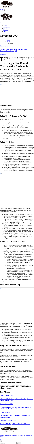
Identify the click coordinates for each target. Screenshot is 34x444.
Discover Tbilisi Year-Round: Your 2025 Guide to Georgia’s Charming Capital (14, 50)
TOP (4, 31)
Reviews (5, 30)
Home (5, 25)
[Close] (1, 441)
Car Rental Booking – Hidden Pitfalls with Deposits (15, 424)
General (5, 28)
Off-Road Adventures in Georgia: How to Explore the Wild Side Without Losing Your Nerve (16, 408)
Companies (6, 27)
